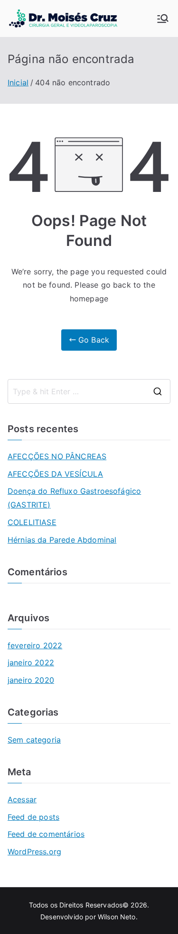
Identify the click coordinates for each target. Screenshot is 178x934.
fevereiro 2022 (35, 645)
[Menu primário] (162, 18)
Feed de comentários (46, 834)
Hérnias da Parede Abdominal (62, 539)
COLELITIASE (32, 522)
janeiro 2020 (31, 680)
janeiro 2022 (31, 662)
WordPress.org (34, 851)
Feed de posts (33, 817)
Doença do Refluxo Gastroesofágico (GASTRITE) (74, 497)
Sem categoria (34, 739)
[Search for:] (89, 391)
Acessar (22, 799)
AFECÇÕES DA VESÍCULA (55, 474)
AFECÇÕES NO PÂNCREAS (57, 456)
